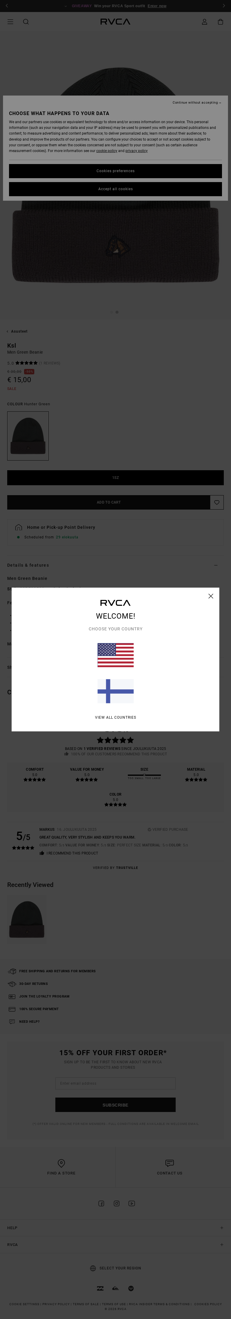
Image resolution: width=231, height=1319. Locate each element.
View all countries (115, 717)
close (211, 596)
